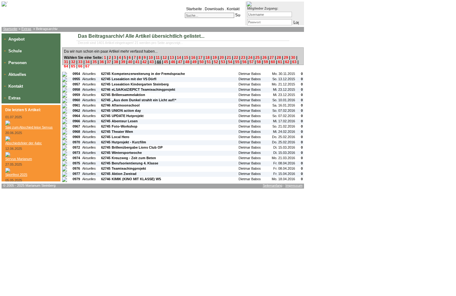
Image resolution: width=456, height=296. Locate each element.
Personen (17, 62)
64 (66, 66)
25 (257, 57)
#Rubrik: (88, 68)
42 (144, 62)
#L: (65, 68)
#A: (104, 68)
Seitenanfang (272, 185)
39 (123, 62)
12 (165, 57)
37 (109, 62)
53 (223, 62)
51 (209, 62)
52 (216, 62)
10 (151, 57)
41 (137, 62)
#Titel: (116, 68)
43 (152, 62)
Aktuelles (17, 74)
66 (80, 66)
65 (73, 66)
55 (237, 62)
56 (244, 62)
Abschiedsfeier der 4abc (23, 143)
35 (94, 62)
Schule (15, 51)
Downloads (214, 9)
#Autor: (244, 68)
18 (207, 57)
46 (173, 62)
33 (80, 62)
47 (180, 62)
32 (73, 62)
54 (230, 62)
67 (87, 66)
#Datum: (278, 68)
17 (200, 57)
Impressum (293, 185)
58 (259, 62)
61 (280, 62)
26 (264, 57)
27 (272, 57)
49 (194, 62)
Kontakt (233, 9)
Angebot (16, 39)
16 (193, 57)
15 (186, 57)
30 (293, 57)
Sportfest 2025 (16, 174)
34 (87, 62)
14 (179, 57)
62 (287, 62)
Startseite (194, 9)
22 (236, 57)
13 (172, 57)
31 (66, 62)
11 (158, 57)
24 (250, 57)
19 (214, 57)
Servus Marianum (18, 159)
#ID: (76, 68)
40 (130, 62)
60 (273, 62)
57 (251, 62)
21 (229, 57)
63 (294, 62)
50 (201, 62)
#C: (299, 68)
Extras (26, 29)
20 (222, 57)
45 (166, 62)
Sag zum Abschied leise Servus (29, 127)
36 (102, 62)
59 (266, 62)
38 (116, 62)
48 (187, 62)
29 (286, 57)
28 (279, 57)
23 (243, 57)
